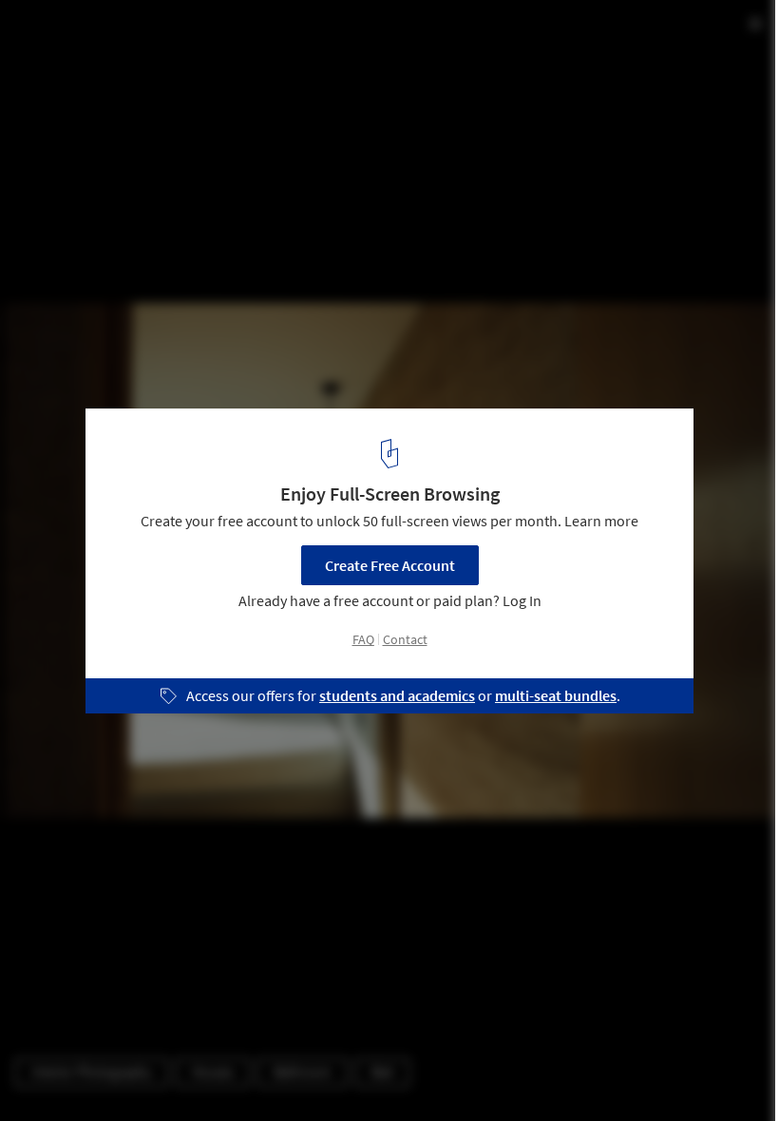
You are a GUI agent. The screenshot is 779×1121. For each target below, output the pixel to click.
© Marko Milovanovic (79, 66)
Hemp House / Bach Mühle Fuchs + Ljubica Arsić (245, 34)
